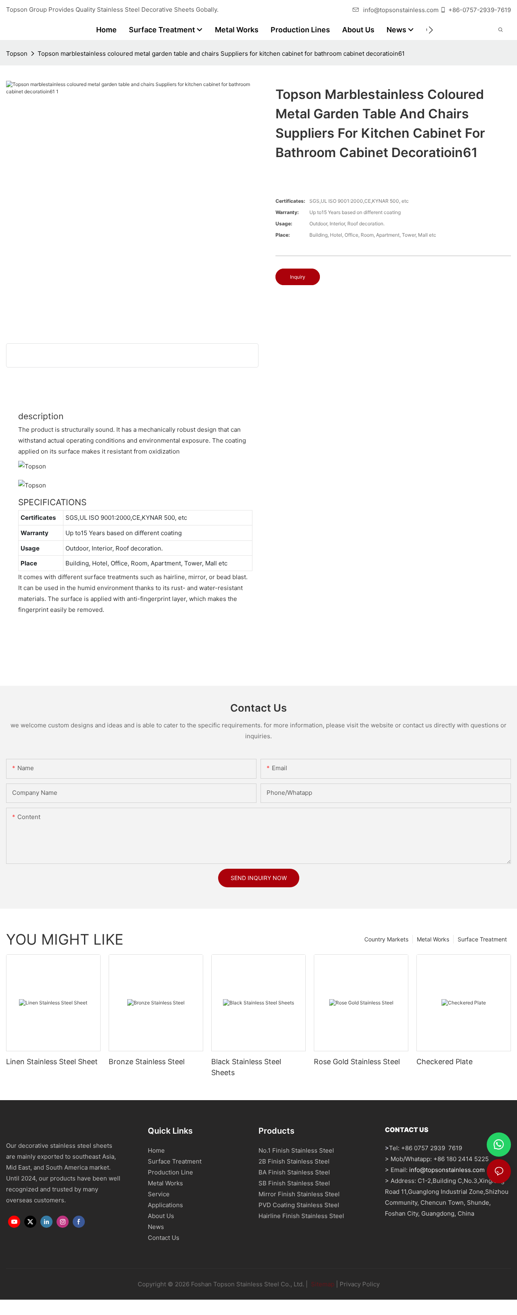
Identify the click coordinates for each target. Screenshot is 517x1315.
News (156, 1227)
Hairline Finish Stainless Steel (301, 1216)
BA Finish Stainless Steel (294, 1172)
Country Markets (386, 939)
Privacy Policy (360, 1284)
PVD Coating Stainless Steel (298, 1205)
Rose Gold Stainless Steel (357, 1061)
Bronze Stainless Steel (147, 1061)
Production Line (170, 1172)
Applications (165, 1205)
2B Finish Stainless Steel (294, 1161)
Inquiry (297, 277)
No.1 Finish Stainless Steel (296, 1150)
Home (156, 1150)
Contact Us (163, 1237)
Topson (16, 53)
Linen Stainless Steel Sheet (52, 1061)
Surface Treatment (482, 939)
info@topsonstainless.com (401, 10)
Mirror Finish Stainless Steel (299, 1194)
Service (159, 1194)
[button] (431, 30)
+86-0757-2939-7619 (479, 10)
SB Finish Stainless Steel (294, 1183)
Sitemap (321, 1284)
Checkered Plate (444, 1061)
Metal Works (433, 939)
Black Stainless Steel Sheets (246, 1067)
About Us (161, 1216)
